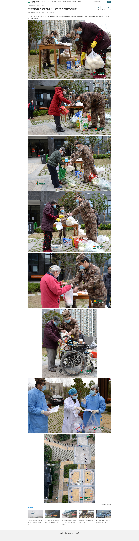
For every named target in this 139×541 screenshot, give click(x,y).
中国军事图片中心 (31, 5)
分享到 (109, 9)
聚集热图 (38, 1)
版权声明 (67, 533)
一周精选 (79, 1)
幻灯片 (97, 9)
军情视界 (59, 1)
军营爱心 (38, 5)
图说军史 (69, 1)
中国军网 (33, 12)
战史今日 (43, 1)
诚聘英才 (78, 533)
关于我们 (72, 533)
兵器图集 (64, 1)
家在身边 (43, 5)
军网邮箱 (61, 533)
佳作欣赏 (74, 1)
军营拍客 (48, 1)
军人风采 (54, 1)
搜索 (109, 1)
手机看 (103, 9)
